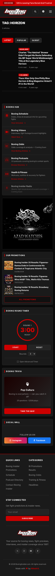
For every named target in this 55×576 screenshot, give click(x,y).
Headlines (24, 49)
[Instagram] (24, 551)
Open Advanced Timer (28, 361)
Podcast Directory (14, 480)
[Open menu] (50, 11)
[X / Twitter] (17, 551)
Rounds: (23, 354)
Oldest (35, 40)
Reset (39, 347)
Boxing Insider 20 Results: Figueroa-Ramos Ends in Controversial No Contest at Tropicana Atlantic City (32, 265)
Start (15, 347)
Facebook (40, 440)
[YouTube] (31, 551)
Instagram (17, 440)
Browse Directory (18, 165)
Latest (7, 40)
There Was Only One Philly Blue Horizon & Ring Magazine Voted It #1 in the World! (35, 81)
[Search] (35, 11)
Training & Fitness (37, 480)
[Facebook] (37, 551)
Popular (21, 40)
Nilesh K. (35, 568)
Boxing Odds (35, 475)
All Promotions (27, 299)
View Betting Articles (19, 151)
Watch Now (16, 137)
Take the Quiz (27, 411)
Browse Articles (17, 179)
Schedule (10, 475)
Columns (24, 75)
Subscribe (27, 518)
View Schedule (17, 123)
